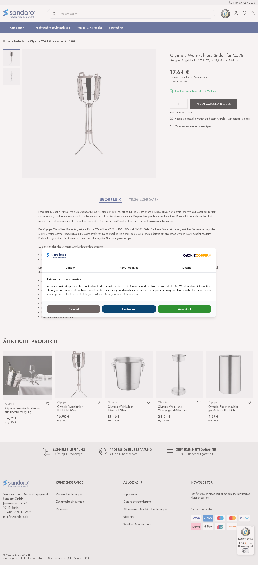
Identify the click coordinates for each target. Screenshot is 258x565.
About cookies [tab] (129, 267)
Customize (129, 308)
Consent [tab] (71, 267)
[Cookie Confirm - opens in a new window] (197, 255)
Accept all (184, 308)
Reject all (74, 308)
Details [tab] (186, 267)
